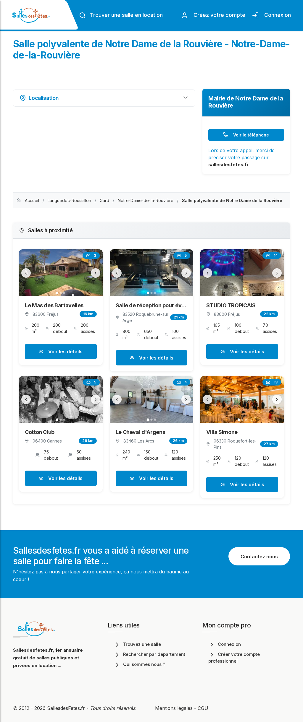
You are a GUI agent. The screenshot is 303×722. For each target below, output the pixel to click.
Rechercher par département (154, 654)
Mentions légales (174, 708)
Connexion (276, 15)
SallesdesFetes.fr (66, 708)
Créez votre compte (218, 15)
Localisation (44, 98)
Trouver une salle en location (125, 15)
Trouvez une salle (142, 644)
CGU (203, 708)
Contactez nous (259, 557)
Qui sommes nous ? (144, 664)
